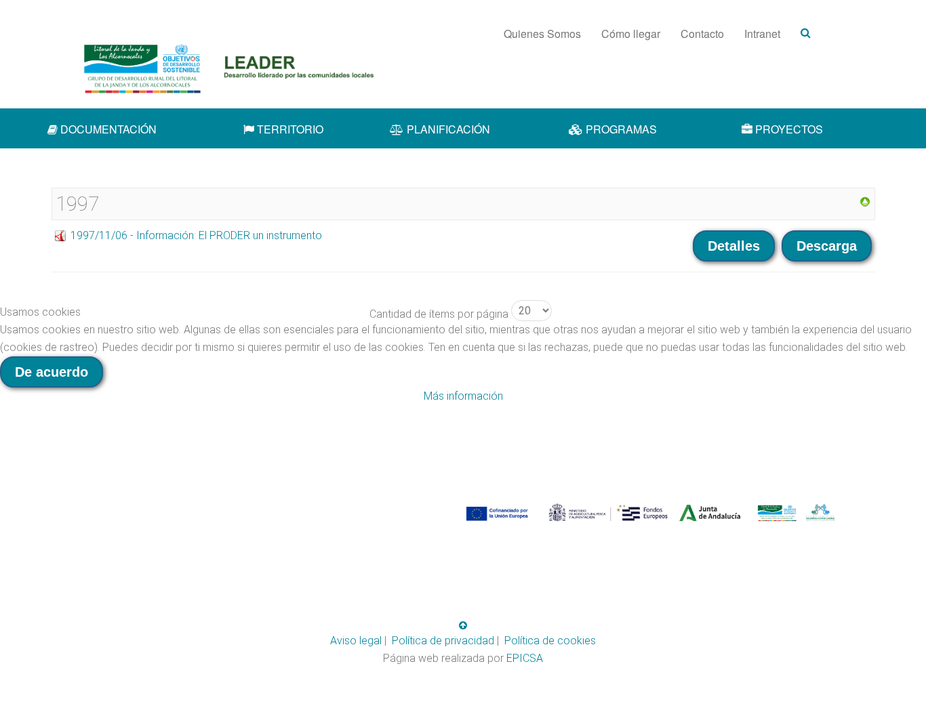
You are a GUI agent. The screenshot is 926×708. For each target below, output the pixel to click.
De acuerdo (51, 372)
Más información (463, 396)
